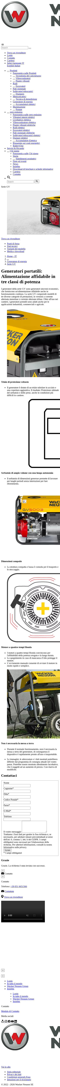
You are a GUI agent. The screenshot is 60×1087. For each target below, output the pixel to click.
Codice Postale (10, 799)
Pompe (19, 109)
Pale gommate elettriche (24, 133)
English (11, 65)
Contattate (9, 891)
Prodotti (13, 70)
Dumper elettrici (20, 138)
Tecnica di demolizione (26, 99)
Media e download (15, 251)
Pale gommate (19, 89)
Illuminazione (19, 107)
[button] (15, 63)
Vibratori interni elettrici (24, 117)
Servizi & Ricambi (15, 148)
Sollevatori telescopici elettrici (26, 135)
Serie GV (11, 264)
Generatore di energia (23, 101)
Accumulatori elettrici (25, 104)
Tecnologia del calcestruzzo (28, 76)
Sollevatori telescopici (23, 91)
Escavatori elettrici (21, 130)
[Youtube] (12, 1022)
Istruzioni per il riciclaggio (19, 1079)
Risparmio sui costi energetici (26, 143)
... (8, 259)
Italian (17, 65)
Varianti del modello (16, 249)
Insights (16, 166)
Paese (6, 805)
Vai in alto (5, 1067)
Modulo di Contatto (10, 1011)
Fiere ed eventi (19, 161)
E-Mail (7, 811)
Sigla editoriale (14, 1072)
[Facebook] (9, 1022)
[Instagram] (6, 1022)
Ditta (6, 794)
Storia (15, 156)
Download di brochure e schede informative (33, 169)
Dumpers (20, 94)
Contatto (11, 58)
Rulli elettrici (19, 127)
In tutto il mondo (14, 983)
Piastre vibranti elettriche (24, 125)
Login (10, 55)
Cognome (8, 788)
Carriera (10, 60)
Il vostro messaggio (12, 832)
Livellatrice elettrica (22, 120)
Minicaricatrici (19, 96)
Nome (6, 783)
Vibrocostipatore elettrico (24, 122)
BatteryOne (18, 146)
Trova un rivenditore (16, 53)
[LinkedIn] (15, 1022)
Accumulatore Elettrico (26, 140)
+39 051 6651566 (18, 886)
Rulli (15, 83)
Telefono (7, 816)
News (15, 164)
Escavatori (20, 86)
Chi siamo (14, 151)
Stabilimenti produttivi (26, 158)
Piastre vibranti (22, 81)
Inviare (7, 850)
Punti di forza (13, 243)
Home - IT (12, 256)
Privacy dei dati (14, 1074)
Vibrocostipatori (23, 78)
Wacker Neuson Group (17, 986)
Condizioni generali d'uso (18, 1077)
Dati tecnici (12, 246)
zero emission (16, 112)
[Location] (3, 1022)
